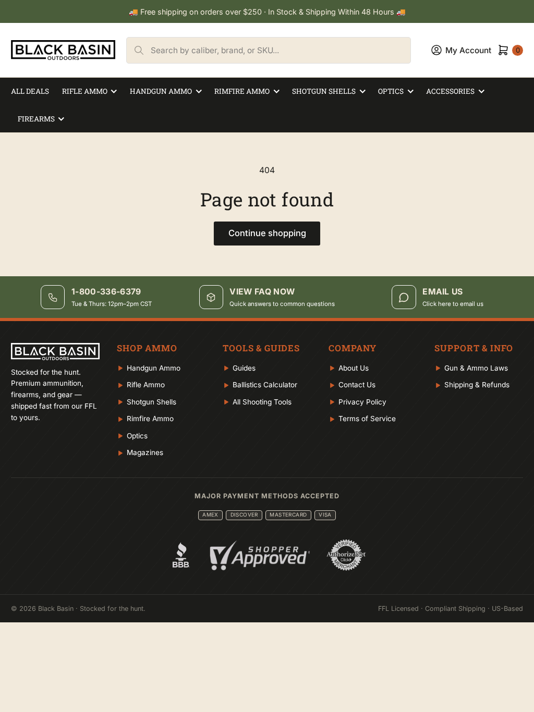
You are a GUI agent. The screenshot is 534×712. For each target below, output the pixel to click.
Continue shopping (267, 233)
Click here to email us (452, 304)
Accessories (450, 91)
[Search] (139, 50)
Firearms (36, 119)
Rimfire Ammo (242, 91)
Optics (391, 91)
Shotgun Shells (324, 91)
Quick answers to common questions (282, 304)
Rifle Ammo (84, 91)
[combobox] (280, 50)
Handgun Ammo (161, 91)
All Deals (30, 91)
